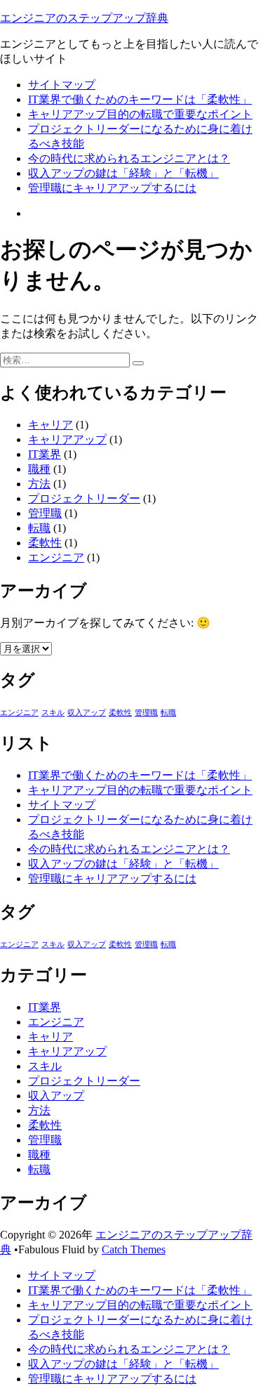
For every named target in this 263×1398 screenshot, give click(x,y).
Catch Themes (134, 1249)
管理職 (45, 513)
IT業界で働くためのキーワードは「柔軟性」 (140, 99)
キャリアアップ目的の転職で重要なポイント (140, 114)
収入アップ (86, 713)
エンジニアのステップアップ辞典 (84, 18)
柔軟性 (45, 543)
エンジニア (56, 557)
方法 (39, 484)
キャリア (50, 425)
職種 (39, 469)
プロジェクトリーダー (84, 498)
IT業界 (44, 454)
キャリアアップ (67, 439)
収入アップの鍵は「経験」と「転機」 (123, 173)
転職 (39, 528)
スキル (53, 713)
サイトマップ (61, 85)
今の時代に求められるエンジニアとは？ (129, 158)
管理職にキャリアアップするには (112, 188)
